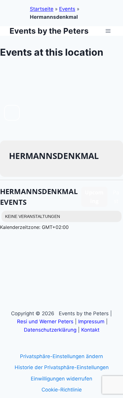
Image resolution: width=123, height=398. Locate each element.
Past (116, 197)
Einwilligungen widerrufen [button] (61, 379)
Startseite (41, 9)
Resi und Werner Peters (45, 321)
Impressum (91, 321)
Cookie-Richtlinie (61, 390)
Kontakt (90, 330)
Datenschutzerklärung (50, 330)
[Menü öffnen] (107, 30)
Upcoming (94, 197)
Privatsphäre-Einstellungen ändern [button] (61, 356)
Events (67, 9)
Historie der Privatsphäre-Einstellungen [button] (62, 367)
